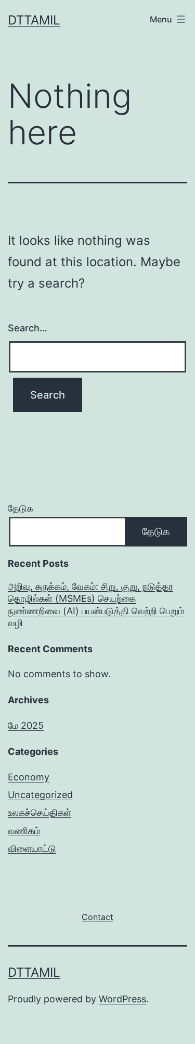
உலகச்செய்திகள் (39, 812)
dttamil (34, 20)
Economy (28, 777)
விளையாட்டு (32, 848)
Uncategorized (40, 794)
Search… (27, 327)
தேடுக (20, 508)
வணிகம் (24, 830)
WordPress (122, 998)
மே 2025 (26, 725)
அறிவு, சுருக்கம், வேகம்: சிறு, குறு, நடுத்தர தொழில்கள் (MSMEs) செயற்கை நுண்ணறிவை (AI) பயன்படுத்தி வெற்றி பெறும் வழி (96, 604)
